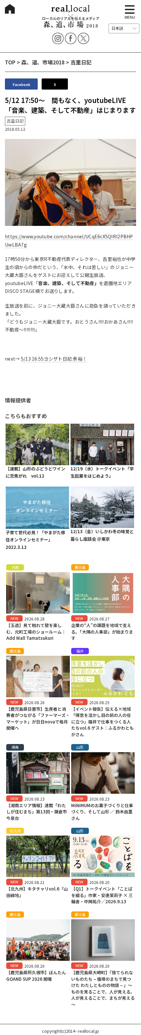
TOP (10, 62)
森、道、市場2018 (43, 62)
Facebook (21, 84)
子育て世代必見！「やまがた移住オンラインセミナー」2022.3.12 (35, 540)
